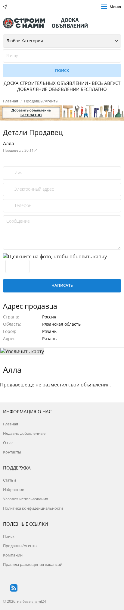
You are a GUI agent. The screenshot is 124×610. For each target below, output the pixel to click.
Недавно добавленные (24, 433)
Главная (10, 101)
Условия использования (25, 499)
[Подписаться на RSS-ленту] (13, 588)
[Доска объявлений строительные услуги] (48, 23)
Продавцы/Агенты (41, 101)
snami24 (39, 601)
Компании (13, 555)
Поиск (8, 536)
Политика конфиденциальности (33, 508)
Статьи (9, 480)
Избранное (13, 489)
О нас (8, 442)
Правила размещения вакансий (32, 564)
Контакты (12, 452)
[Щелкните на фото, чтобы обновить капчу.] (55, 256)
